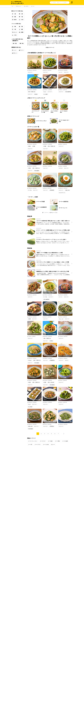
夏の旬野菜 (26, 6)
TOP (12, 6)
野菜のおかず (18, 6)
